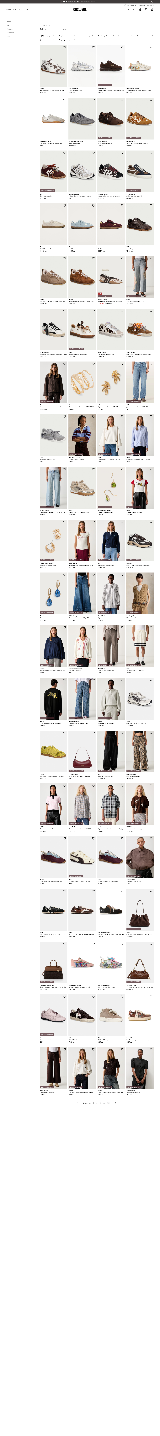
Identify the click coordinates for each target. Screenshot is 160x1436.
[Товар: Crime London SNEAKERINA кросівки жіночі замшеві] (140, 329)
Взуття (22, 14)
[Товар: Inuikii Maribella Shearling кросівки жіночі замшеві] (53, 277)
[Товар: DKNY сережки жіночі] (53, 593)
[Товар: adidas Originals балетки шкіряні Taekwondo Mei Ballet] (111, 277)
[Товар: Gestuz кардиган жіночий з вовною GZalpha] (82, 1068)
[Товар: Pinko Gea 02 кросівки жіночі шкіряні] (82, 488)
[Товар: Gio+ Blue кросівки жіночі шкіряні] (82, 329)
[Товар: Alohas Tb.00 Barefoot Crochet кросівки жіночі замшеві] (53, 224)
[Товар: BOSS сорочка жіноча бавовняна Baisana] (140, 435)
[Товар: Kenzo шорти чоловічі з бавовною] (140, 646)
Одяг (17, 14)
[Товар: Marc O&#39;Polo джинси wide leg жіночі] (53, 1068)
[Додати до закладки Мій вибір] (64, 47)
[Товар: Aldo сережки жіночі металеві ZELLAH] (111, 382)
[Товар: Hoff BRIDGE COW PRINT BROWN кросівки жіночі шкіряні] (82, 910)
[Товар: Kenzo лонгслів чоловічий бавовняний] (53, 699)
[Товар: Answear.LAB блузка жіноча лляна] (140, 1068)
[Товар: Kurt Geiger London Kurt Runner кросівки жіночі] (111, 962)
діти (20, 9)
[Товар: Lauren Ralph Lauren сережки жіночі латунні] (111, 488)
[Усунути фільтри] (152, 1)
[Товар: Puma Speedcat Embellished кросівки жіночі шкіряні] (53, 1015)
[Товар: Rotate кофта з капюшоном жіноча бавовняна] (53, 646)
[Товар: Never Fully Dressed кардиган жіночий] (82, 646)
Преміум (46, 14)
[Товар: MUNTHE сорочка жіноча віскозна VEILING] (82, 804)
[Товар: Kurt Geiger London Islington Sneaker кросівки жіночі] (82, 962)
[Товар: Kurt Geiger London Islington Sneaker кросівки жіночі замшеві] (111, 910)
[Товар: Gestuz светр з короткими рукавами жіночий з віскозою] (111, 1068)
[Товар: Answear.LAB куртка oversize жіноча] (140, 857)
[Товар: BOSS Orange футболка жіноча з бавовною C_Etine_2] (82, 540)
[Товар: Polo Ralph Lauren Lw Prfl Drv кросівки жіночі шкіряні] (53, 119)
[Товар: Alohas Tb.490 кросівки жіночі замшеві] (82, 224)
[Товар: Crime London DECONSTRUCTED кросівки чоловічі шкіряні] (53, 329)
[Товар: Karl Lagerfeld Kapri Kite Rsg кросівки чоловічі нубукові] (111, 66)
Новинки (10, 14)
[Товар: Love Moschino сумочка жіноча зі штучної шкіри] (82, 751)
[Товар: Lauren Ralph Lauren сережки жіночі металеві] (53, 540)
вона (8, 9)
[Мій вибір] (146, 9)
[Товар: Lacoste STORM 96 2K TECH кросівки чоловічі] (140, 540)
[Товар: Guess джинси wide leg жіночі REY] (140, 277)
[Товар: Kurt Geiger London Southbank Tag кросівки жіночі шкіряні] (140, 1015)
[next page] (114, 1103)
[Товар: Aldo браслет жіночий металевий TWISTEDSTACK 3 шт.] (82, 382)
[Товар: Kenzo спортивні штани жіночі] (111, 751)
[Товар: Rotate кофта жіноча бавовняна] (111, 699)
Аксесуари (31, 14)
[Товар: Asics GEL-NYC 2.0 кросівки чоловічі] (140, 699)
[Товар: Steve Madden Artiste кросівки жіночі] (111, 119)
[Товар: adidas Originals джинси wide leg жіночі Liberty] (82, 699)
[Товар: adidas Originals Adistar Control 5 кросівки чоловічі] (82, 171)
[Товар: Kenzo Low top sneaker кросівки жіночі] (111, 857)
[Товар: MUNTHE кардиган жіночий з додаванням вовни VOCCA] (140, 804)
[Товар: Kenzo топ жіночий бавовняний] (140, 488)
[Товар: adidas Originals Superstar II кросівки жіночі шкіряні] (111, 171)
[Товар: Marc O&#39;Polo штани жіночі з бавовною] (111, 646)
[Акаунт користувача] (140, 9)
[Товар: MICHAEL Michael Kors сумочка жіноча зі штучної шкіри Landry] (53, 962)
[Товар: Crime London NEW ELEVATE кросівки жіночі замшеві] (111, 1015)
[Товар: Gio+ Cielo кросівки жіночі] (53, 171)
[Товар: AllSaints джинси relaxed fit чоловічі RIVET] (140, 382)
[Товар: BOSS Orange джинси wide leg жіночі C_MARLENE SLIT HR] (53, 488)
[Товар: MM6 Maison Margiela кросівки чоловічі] (82, 119)
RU (133, 9)
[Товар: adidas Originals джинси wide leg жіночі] (140, 751)
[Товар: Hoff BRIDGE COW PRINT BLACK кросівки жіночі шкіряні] (53, 910)
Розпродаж (63, 14)
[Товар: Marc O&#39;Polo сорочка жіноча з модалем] (111, 593)
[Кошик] (152, 9)
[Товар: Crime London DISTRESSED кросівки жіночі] (111, 329)
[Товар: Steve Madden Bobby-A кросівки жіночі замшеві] (140, 119)
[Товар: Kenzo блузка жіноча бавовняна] (111, 540)
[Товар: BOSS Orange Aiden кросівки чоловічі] (140, 171)
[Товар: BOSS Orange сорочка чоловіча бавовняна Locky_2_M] (111, 804)
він (14, 9)
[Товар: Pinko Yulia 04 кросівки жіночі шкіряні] (140, 224)
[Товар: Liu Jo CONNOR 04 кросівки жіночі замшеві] (53, 751)
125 (108, 1103)
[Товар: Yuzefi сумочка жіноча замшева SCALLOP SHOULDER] (140, 910)
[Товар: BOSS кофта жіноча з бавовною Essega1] (111, 435)
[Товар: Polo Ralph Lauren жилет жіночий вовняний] (140, 593)
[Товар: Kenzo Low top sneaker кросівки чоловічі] (53, 857)
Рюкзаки (72, 14)
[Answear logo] (80, 9)
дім (26, 9)
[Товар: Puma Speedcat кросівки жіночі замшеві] (82, 857)
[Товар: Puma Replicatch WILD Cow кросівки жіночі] (53, 66)
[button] (48, 36)
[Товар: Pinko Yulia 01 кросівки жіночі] (53, 435)
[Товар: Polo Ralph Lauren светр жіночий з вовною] (82, 435)
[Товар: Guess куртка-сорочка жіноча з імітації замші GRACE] (53, 382)
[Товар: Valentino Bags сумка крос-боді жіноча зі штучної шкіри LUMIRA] (140, 962)
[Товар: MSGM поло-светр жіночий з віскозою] (53, 804)
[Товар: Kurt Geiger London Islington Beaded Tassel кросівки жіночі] (140, 66)
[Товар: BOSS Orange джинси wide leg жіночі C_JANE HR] (82, 593)
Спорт (39, 14)
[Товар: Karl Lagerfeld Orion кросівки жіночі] (82, 66)
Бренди (54, 14)
